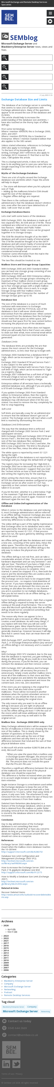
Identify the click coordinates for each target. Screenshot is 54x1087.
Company (8, 983)
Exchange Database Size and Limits (24, 99)
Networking (10, 989)
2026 (10, 928)
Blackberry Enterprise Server (18, 980)
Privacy (19, 1073)
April (9, 929)
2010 (6, 960)
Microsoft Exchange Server (17, 986)
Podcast (8, 992)
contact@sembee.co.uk (23, 1035)
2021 (6, 940)
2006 (6, 970)
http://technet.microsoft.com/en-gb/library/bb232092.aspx (17, 882)
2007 (6, 967)
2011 (6, 958)
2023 (6, 936)
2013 (6, 953)
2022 (6, 938)
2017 (6, 943)
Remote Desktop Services (17, 995)
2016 (6, 945)
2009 (6, 962)
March (10, 931)
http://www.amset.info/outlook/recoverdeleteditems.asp (26, 895)
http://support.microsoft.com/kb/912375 (21, 872)
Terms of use (7, 1073)
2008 (6, 965)
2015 (6, 948)
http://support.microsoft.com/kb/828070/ (22, 851)
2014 (6, 950)
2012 (6, 955)
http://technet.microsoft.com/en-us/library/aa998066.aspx (17, 862)
